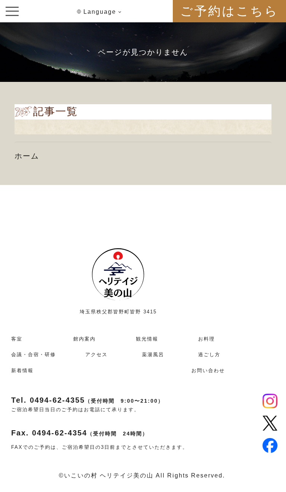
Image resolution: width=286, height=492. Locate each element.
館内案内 (84, 339)
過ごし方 (209, 354)
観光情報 (147, 339)
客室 (16, 339)
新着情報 (22, 370)
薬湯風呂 (153, 354)
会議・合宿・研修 (33, 354)
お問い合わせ (208, 370)
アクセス (96, 354)
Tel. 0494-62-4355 (87, 400)
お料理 (206, 339)
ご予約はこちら (229, 11)
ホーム (27, 156)
